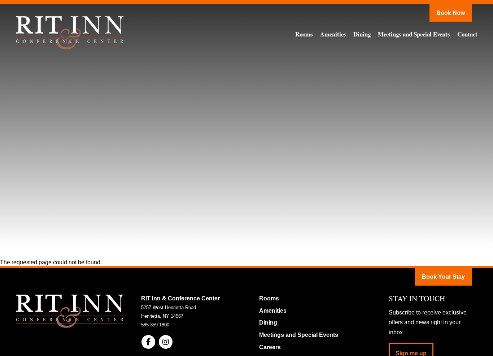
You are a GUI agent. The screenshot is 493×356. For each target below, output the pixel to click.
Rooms (304, 34)
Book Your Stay (443, 277)
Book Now (450, 13)
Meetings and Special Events (414, 34)
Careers (270, 347)
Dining (362, 34)
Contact (467, 34)
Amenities (333, 34)
